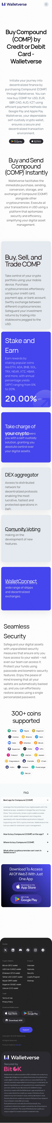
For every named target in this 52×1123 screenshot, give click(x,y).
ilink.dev (18, 1045)
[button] (46, 5)
